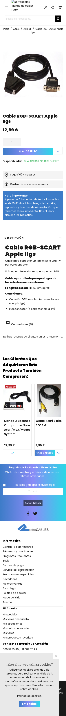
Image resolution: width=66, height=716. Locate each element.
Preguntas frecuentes (17, 556)
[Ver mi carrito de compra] (59, 6)
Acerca (7, 602)
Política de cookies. (29, 696)
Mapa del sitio (11, 597)
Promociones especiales (18, 574)
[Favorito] (58, 150)
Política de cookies (15, 593)
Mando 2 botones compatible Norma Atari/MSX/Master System (18, 427)
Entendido (29, 704)
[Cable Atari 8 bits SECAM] (49, 400)
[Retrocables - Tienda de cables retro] (25, 6)
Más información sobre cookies (37, 687)
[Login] (45, 6)
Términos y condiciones (18, 551)
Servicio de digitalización (18, 570)
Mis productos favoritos (18, 637)
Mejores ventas (12, 584)
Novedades (10, 579)
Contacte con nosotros (18, 547)
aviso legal (48, 485)
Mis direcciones (12, 624)
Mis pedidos (10, 614)
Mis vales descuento (16, 619)
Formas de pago (13, 565)
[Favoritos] (52, 6)
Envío (6, 560)
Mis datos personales (16, 628)
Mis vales (8, 633)
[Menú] (6, 5)
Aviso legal (9, 588)
